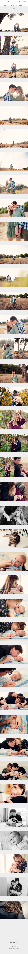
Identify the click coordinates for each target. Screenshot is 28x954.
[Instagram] (17, 942)
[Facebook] (11, 942)
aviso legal (14, 946)
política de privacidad (14, 948)
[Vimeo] (14, 942)
